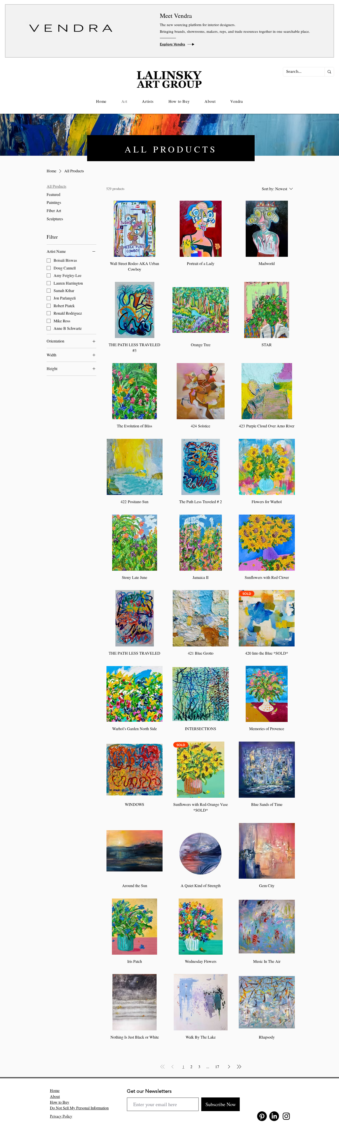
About (55, 1096)
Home (55, 1090)
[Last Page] (239, 1067)
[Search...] (329, 71)
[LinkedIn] (274, 1116)
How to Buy (59, 1102)
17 (217, 1066)
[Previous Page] (172, 1067)
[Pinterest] (262, 1116)
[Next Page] (229, 1067)
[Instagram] (286, 1116)
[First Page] (163, 1067)
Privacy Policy (61, 1116)
